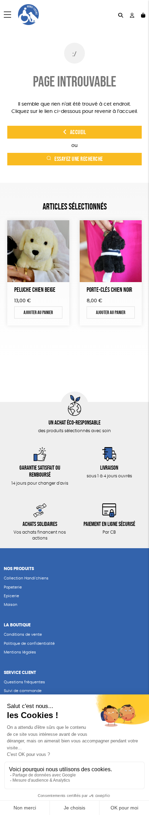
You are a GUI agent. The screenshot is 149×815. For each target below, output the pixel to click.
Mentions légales (20, 652)
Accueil (78, 132)
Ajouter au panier (38, 312)
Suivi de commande (23, 691)
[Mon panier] (143, 14)
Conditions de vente (23, 634)
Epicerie (11, 596)
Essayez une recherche (78, 159)
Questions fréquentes (24, 682)
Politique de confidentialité (29, 643)
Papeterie (13, 587)
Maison (10, 605)
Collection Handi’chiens (26, 578)
